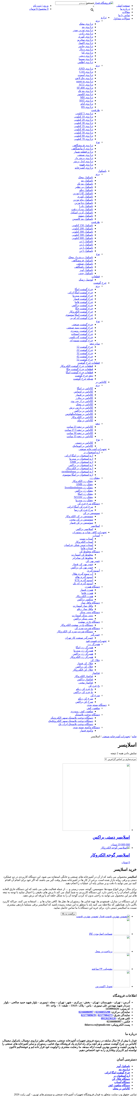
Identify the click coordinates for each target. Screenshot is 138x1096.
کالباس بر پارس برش (81, 407)
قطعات (96, 276)
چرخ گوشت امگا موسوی (79, 314)
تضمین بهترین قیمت (87, 916)
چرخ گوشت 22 (85, 350)
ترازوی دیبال (86, 49)
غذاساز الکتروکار (83, 676)
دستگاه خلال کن (121, 1078)
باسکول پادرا (86, 206)
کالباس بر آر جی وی (82, 401)
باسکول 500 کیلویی (82, 234)
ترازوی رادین (86, 33)
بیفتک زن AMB (84, 484)
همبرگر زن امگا (84, 647)
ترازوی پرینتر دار (84, 158)
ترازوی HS (87, 107)
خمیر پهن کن (93, 561)
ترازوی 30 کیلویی (83, 123)
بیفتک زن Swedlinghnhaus (79, 487)
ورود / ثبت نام (40, 5)
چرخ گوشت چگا (84, 308)
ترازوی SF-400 (85, 87)
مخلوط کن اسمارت (82, 554)
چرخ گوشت (100, 282)
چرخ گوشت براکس (82, 305)
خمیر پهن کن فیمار (82, 564)
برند (98, 20)
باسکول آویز (86, 270)
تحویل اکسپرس (103, 986)
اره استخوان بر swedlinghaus (77, 471)
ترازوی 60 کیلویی (83, 135)
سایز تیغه (95, 343)
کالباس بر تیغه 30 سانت (80, 433)
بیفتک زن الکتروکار (82, 481)
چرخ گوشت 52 (85, 359)
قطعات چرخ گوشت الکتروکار (76, 366)
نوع (98, 142)
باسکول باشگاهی (83, 266)
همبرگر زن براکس (83, 653)
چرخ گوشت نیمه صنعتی (79, 327)
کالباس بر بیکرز (84, 398)
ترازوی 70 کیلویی (83, 139)
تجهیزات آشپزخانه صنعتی (93, 449)
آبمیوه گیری (93, 570)
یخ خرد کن (94, 685)
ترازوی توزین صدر (83, 30)
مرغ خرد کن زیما (83, 509)
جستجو (90, 3)
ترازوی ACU (86, 84)
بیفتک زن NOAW (83, 497)
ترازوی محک (86, 23)
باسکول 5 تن (86, 250)
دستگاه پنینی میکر (90, 612)
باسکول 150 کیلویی (82, 225)
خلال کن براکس (84, 666)
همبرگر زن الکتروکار (81, 657)
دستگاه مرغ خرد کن (88, 503)
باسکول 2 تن (86, 244)
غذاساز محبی (85, 682)
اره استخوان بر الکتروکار (79, 468)
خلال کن (95, 660)
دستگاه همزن (92, 586)
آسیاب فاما (87, 548)
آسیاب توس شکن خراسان (78, 545)
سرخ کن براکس (84, 701)
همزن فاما (87, 593)
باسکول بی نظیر (84, 186)
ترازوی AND (86, 68)
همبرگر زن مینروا (83, 650)
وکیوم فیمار (86, 730)
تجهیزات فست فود (96, 641)
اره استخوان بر (91, 452)
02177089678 (88, 1015)
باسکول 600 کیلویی (82, 238)
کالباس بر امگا (85, 388)
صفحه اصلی (123, 5)
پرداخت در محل (103, 951)
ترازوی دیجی (86, 55)
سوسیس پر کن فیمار (81, 522)
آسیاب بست (86, 538)
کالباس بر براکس (83, 410)
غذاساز (96, 673)
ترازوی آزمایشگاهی (82, 148)
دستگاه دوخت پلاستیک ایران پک (75, 724)
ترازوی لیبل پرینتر (83, 161)
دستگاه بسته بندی (97, 705)
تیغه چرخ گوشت (84, 375)
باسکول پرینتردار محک (80, 257)
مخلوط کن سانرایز (82, 557)
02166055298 (102, 1012)
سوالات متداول (121, 18)
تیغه (97, 423)
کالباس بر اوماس (83, 391)
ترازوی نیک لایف (84, 78)
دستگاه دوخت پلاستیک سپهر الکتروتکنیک (70, 721)
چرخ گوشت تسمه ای (81, 340)
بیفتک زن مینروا (84, 500)
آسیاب (96, 535)
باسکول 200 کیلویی (82, 228)
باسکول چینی (85, 273)
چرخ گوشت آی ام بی (81, 318)
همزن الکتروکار (84, 596)
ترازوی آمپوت (85, 75)
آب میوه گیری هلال (82, 573)
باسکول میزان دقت (82, 209)
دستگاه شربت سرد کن (87, 628)
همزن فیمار (86, 589)
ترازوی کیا (87, 52)
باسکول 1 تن (86, 241)
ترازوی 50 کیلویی (83, 132)
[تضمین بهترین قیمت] (114, 916)
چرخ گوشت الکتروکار (81, 311)
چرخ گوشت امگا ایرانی (80, 292)
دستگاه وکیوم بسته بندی (86, 727)
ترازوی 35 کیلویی (83, 126)
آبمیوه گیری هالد (84, 577)
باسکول (102, 170)
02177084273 (105, 1015)
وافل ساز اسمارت (83, 605)
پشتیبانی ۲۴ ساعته (102, 968)
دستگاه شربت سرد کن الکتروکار (75, 631)
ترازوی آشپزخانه (84, 167)
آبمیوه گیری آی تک (83, 583)
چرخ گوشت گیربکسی (81, 337)
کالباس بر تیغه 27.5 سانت (79, 430)
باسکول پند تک (85, 183)
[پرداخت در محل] (121, 951)
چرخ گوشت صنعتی (82, 324)
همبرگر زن (94, 644)
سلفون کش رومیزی (82, 711)
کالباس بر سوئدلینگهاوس (79, 414)
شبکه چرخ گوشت (83, 378)
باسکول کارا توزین (83, 193)
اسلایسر (95, 525)
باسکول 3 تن (86, 247)
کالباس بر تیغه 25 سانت (80, 426)
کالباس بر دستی (84, 442)
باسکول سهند (85, 215)
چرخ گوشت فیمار (83, 298)
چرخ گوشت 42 (85, 356)
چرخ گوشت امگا (84, 289)
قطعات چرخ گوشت (89, 362)
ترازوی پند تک (85, 91)
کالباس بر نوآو (85, 420)
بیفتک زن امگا (85, 493)
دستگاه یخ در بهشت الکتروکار (76, 625)
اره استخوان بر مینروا (81, 458)
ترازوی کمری (85, 36)
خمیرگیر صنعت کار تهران (79, 637)
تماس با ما (124, 15)
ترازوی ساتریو (85, 39)
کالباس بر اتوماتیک (83, 445)
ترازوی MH (86, 97)
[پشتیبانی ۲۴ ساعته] (121, 968)
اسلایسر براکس (84, 529)
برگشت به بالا (68, 914)
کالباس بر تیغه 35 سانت (80, 436)
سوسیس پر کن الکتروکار (79, 516)
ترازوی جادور (85, 46)
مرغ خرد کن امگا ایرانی (80, 506)
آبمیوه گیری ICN (84, 580)
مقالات (126, 12)
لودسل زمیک (86, 279)
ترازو (104, 17)
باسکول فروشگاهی (82, 260)
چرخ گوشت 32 (85, 353)
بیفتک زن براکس (84, 490)
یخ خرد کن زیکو (84, 689)
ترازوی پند (87, 27)
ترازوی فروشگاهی (82, 145)
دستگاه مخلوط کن (89, 551)
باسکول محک (85, 177)
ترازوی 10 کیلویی (83, 116)
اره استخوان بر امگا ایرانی (78, 455)
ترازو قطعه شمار (83, 151)
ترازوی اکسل (85, 43)
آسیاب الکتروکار (84, 541)
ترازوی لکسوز (85, 94)
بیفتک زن (95, 477)
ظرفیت (95, 110)
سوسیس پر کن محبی (81, 519)
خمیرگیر (95, 634)
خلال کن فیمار (85, 663)
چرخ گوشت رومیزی (82, 330)
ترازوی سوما (86, 59)
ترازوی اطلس (85, 62)
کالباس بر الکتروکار (82, 417)
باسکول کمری (85, 196)
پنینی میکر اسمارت (82, 615)
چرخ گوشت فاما (84, 302)
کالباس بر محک (84, 404)
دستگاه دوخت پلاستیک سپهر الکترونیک (72, 717)
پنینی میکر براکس (83, 618)
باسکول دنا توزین (83, 202)
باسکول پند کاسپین (82, 218)
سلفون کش (93, 708)
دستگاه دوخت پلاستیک (87, 714)
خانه (134, 736)
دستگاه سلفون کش (119, 1085)
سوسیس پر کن (91, 513)
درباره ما (125, 8)
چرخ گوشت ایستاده (82, 334)
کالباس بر (101, 382)
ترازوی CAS (86, 71)
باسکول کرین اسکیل (81, 212)
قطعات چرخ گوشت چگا (79, 369)
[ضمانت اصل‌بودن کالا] (121, 933)
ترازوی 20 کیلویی (83, 119)
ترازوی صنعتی (85, 154)
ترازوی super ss (84, 81)
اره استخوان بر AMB (81, 461)
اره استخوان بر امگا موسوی (77, 474)
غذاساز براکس (85, 679)
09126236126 (108, 1018)
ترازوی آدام (86, 103)
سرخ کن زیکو (85, 698)
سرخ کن (95, 695)
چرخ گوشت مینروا (83, 295)
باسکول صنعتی (84, 263)
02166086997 (86, 1012)
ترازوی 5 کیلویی (84, 113)
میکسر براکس (85, 599)
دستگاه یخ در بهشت (89, 621)
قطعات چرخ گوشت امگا (79, 372)
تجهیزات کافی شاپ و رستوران (89, 532)
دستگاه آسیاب (122, 1082)
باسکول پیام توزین (83, 199)
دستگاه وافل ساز (90, 602)
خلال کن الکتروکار (83, 669)
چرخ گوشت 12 (85, 346)
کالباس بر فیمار (84, 394)
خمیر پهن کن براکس (82, 567)
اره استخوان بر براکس (80, 465)
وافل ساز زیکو (85, 609)
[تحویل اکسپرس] (121, 986)
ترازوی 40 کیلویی (83, 129)
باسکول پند (87, 180)
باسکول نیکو (86, 190)
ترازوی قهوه (86, 164)
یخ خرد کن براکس (83, 692)
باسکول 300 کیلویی (82, 231)
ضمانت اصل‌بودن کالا (100, 933)
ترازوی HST (86, 100)
